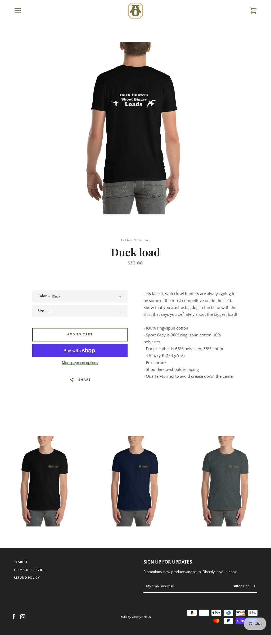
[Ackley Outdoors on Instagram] (22, 616)
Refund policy (27, 577)
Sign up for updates (167, 562)
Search (20, 562)
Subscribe (241, 586)
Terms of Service (29, 570)
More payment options (80, 363)
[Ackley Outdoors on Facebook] (13, 616)
